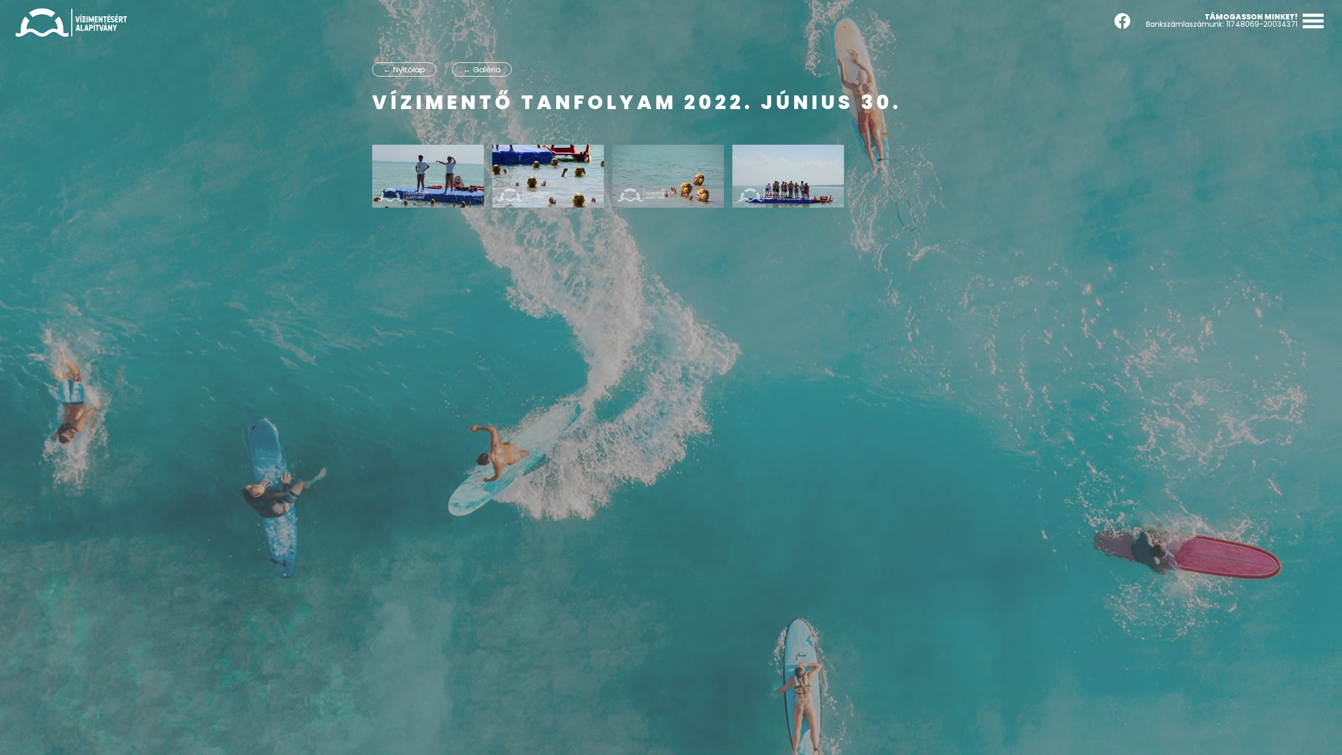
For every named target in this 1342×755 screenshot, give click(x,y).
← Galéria (482, 69)
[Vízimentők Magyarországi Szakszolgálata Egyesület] (71, 22)
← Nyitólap (404, 69)
